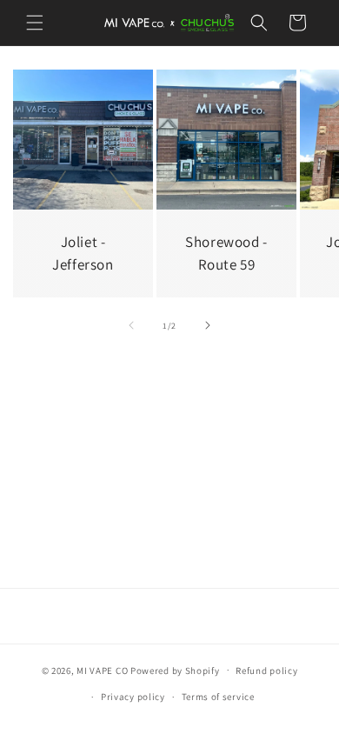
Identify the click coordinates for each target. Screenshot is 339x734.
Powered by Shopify (175, 670)
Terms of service (218, 697)
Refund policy (266, 670)
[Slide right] (208, 325)
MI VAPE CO (103, 670)
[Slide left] (131, 325)
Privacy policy (133, 697)
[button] (35, 22)
